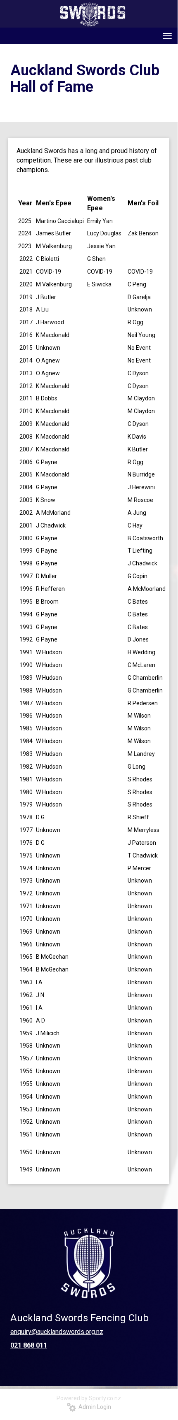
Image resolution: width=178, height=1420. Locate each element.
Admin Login (93, 1407)
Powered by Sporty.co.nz (89, 1398)
